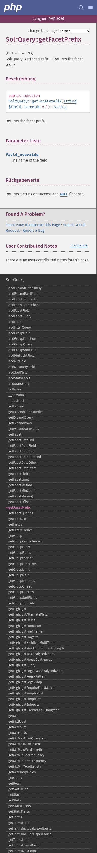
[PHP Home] (13, 7)
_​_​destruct (16, 401)
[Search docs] (81, 7)
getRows (14, 783)
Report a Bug (33, 230)
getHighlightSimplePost (25, 693)
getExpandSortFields (23, 429)
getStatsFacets (19, 806)
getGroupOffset (20, 586)
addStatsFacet (19, 378)
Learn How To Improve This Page (33, 225)
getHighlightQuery (21, 665)
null (63, 194)
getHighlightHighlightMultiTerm (31, 643)
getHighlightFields (21, 620)
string (70, 101)
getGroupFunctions (22, 564)
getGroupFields (19, 553)
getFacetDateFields (22, 446)
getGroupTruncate (21, 603)
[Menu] (90, 7)
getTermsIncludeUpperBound (30, 834)
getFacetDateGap (21, 451)
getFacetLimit (18, 479)
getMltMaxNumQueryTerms (28, 738)
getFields (15, 525)
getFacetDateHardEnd (24, 457)
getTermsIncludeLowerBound (30, 828)
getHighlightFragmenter (26, 631)
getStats (14, 800)
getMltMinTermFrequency (27, 761)
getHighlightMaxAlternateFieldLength (36, 648)
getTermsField (18, 823)
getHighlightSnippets (24, 705)
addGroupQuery (20, 344)
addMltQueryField (21, 367)
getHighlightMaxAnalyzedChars (31, 654)
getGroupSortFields (22, 598)
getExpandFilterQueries (26, 412)
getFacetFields (19, 474)
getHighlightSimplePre (25, 699)
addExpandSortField (23, 294)
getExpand (16, 406)
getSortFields (18, 789)
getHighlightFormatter (24, 626)
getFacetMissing (20, 496)
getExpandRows (20, 423)
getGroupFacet (19, 547)
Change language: (43, 31)
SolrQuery (15, 279)
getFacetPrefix (19, 508)
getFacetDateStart (22, 468)
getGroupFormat (20, 558)
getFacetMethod (20, 485)
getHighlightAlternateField (28, 615)
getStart (14, 795)
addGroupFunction (22, 339)
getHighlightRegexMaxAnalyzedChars (35, 671)
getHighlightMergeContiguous (30, 660)
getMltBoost (17, 722)
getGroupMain (18, 575)
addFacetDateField (22, 299)
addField (14, 322)
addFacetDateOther (23, 305)
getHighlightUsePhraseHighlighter (33, 710)
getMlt (13, 716)
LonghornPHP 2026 (48, 18)
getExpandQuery (20, 418)
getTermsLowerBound (24, 845)
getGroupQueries (21, 592)
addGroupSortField (22, 350)
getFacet (14, 434)
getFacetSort (18, 519)
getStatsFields (19, 812)
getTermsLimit (19, 840)
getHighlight (17, 609)
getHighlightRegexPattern (27, 677)
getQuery (15, 778)
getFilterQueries (20, 530)
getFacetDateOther (22, 463)
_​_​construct (17, 395)
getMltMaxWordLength (25, 750)
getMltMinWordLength (24, 767)
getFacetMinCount (22, 491)
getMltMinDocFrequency (26, 755)
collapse (14, 389)
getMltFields (17, 733)
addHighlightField (21, 356)
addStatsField (18, 384)
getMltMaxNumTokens (24, 744)
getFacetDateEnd (21, 440)
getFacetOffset (19, 502)
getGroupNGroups (21, 581)
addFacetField (19, 311)
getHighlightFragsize (23, 637)
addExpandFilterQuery (25, 288)
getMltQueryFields (22, 772)
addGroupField (19, 333)
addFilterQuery (19, 328)
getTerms (15, 817)
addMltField (17, 361)
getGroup (15, 536)
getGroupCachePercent (25, 541)
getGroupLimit (19, 570)
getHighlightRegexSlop (25, 682)
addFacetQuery (19, 316)
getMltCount (17, 727)
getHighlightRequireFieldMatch (31, 688)
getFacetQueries (20, 513)
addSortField (18, 373)
